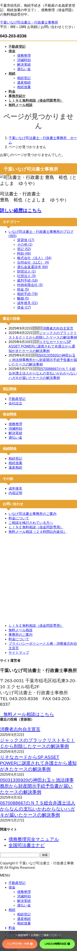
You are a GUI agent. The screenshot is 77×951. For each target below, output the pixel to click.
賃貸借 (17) (25, 240)
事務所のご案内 (21, 634)
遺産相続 (24, 82)
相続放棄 (24, 87)
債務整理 (24, 55)
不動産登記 (17, 399)
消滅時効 (24, 60)
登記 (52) (24, 249)
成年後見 (15, 488)
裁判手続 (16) (27, 280)
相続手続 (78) (27, 294)
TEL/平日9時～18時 (18, 943)
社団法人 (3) (26, 276)
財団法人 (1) (26, 271)
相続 (12, 910)
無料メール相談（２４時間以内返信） (38, 531)
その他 (37, 328)
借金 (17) (24, 307)
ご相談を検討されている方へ (31, 523)
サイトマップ (19, 652)
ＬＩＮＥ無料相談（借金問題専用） (36, 527)
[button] (38, 714)
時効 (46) (24, 253)
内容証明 (15, 493)
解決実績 (24, 64)
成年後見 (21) (27, 303)
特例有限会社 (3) (30, 285)
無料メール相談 (21, 630)
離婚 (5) (23, 298)
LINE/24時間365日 (56, 943)
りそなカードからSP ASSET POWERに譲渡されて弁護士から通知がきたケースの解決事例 (42, 346)
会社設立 (15, 403)
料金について (19, 518)
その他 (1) (24, 244)
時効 (35, 333)
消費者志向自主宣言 (58, 328)
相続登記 (24, 78)
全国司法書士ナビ (27, 845)
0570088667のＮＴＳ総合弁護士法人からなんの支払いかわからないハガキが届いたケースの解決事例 (43, 373)
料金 (12, 928)
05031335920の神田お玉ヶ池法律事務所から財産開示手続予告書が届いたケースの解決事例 (43, 360)
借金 (12, 887)
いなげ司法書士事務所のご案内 (32, 514)
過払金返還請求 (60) (32, 267)
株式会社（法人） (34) (34, 258)
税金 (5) (23, 289)
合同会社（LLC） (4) (33, 262)
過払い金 (24, 69)
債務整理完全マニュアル (34, 839)
